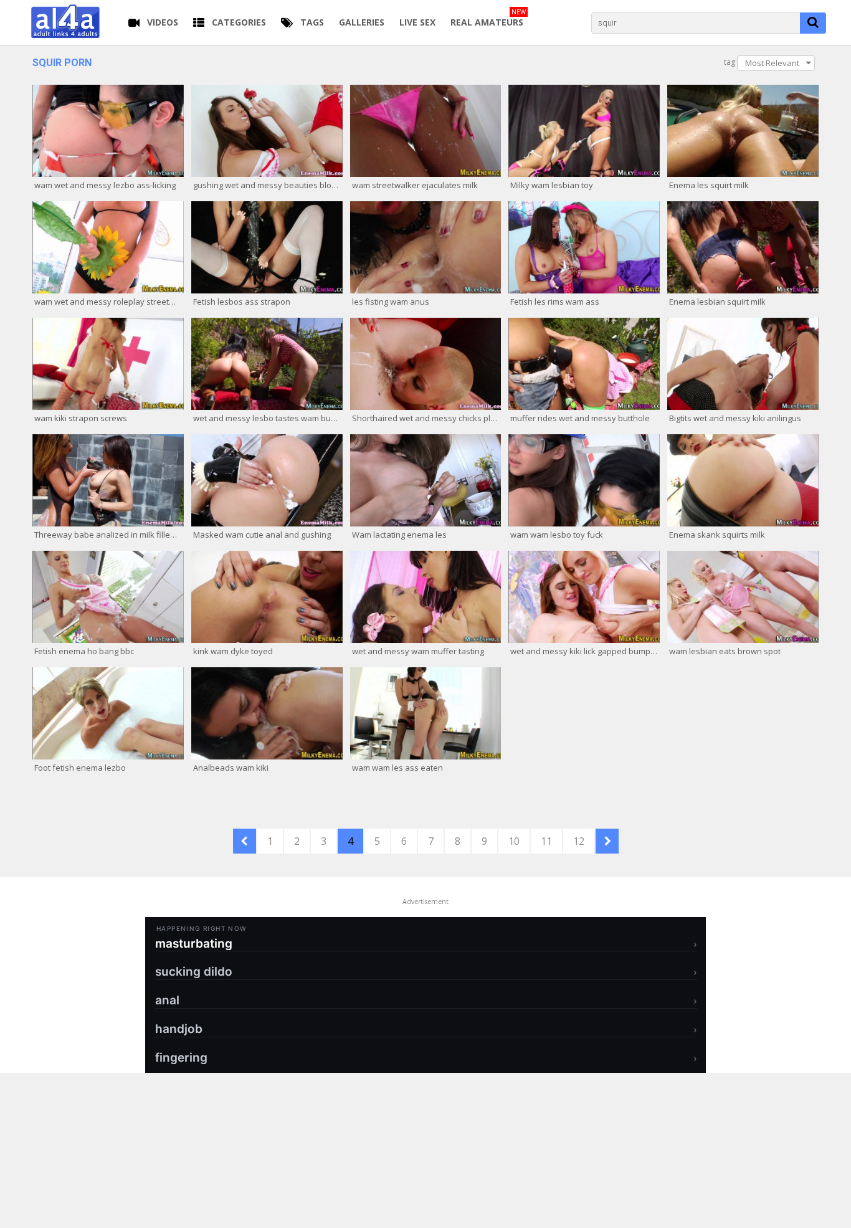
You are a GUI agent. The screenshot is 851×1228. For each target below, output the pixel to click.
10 (514, 841)
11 (546, 841)
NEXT (607, 841)
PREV (244, 841)
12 (578, 841)
